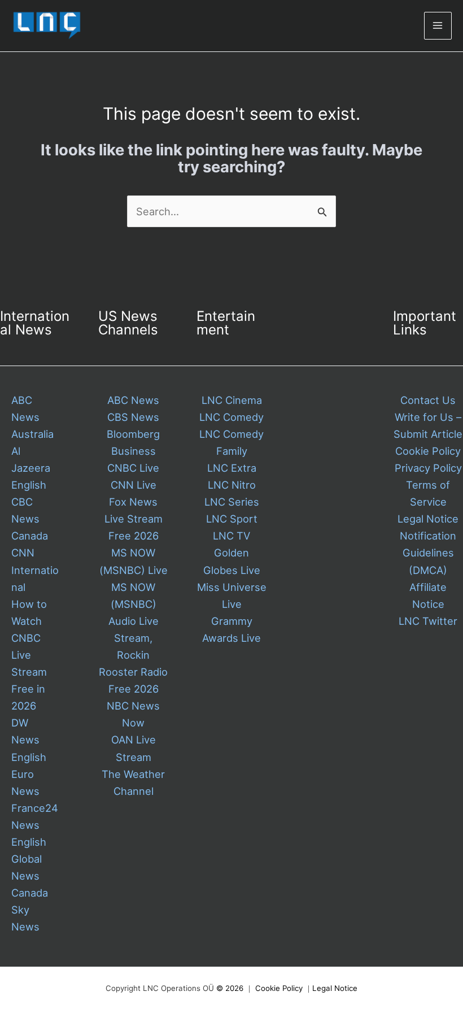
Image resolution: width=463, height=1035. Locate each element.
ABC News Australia (32, 417)
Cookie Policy (428, 451)
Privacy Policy (428, 468)
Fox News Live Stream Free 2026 (133, 518)
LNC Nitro (232, 485)
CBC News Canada (29, 518)
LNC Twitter (428, 621)
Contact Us (428, 400)
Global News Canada (29, 876)
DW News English (28, 739)
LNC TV (231, 535)
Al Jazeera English (30, 468)
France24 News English (34, 825)
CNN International (35, 569)
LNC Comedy (231, 417)
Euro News (25, 782)
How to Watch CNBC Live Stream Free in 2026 (29, 655)
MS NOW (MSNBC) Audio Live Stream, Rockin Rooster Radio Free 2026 (133, 638)
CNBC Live (133, 468)
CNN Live (133, 485)
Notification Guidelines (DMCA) (428, 552)
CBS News (133, 417)
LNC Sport (231, 518)
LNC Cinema (232, 400)
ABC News (133, 400)
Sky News (25, 918)
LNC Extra (231, 468)
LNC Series (231, 501)
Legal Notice (428, 518)
